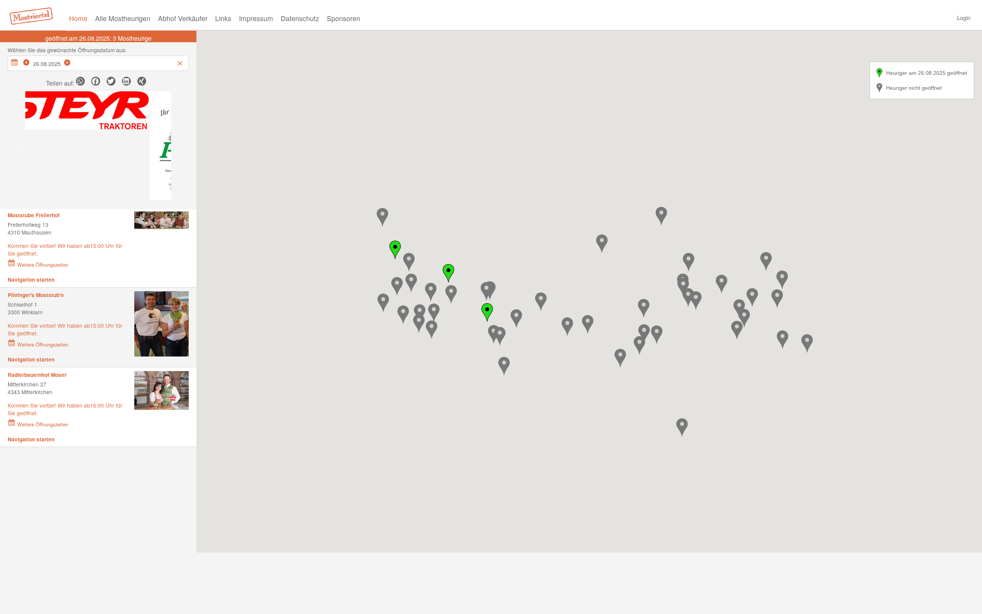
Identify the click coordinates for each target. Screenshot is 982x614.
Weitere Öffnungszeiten (42, 264)
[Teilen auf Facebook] (95, 81)
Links (223, 18)
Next (177, 150)
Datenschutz (300, 18)
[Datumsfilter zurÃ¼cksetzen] (181, 61)
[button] (411, 283)
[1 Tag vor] (71, 61)
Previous (19, 150)
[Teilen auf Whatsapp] (80, 81)
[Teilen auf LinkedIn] (126, 81)
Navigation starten (31, 279)
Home (78, 18)
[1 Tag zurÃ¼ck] (30, 61)
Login (963, 17)
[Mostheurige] (33, 15)
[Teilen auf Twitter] (111, 81)
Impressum (256, 18)
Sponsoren (343, 18)
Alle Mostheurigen (122, 18)
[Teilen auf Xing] (141, 81)
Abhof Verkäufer (183, 18)
